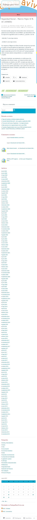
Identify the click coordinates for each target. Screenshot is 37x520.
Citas (3, 446)
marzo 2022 (5, 242)
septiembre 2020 (6, 276)
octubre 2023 (5, 207)
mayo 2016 (4, 374)
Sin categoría (5, 470)
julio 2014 (4, 418)
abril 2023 (4, 219)
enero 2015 (4, 406)
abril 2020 (4, 286)
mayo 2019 (4, 306)
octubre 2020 (5, 274)
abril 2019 (4, 308)
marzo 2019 (5, 310)
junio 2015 (4, 396)
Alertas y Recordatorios (7, 442)
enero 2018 (4, 338)
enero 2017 (4, 360)
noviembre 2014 (6, 410)
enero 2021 (4, 268)
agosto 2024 (5, 193)
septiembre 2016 (6, 368)
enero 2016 (4, 382)
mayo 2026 (4, 175)
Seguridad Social (6, 466)
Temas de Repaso (6, 472)
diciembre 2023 (5, 205)
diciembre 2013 (5, 432)
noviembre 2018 (6, 318)
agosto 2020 (5, 278)
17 (8, 492)
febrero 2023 (5, 223)
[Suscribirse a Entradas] (2, 508)
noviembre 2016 (6, 364)
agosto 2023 (5, 211)
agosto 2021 (5, 254)
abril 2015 (4, 400)
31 (8, 497)
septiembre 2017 (6, 346)
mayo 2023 (4, 217)
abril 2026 (4, 177)
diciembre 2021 (5, 248)
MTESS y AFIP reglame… (13, 159)
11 (13, 489)
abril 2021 (4, 262)
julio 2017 (4, 350)
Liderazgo (4, 460)
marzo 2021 (5, 264)
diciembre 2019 (5, 292)
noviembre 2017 (6, 342)
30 (3, 497)
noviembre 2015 (6, 386)
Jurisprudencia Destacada (8, 456)
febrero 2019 (5, 312)
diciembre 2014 (5, 408)
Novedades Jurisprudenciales (9, 462)
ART (3, 90)
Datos (3, 452)
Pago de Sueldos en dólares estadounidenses (13, 119)
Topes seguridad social (22, 90)
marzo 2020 (5, 288)
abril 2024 (4, 199)
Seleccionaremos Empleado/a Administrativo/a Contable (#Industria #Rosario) (8, 96)
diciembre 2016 (5, 362)
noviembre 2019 (6, 294)
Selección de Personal (7, 468)
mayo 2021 (4, 260)
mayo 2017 (4, 354)
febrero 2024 (5, 203)
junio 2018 (4, 328)
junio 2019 (4, 304)
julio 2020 (4, 280)
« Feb (2, 501)
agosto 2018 (5, 324)
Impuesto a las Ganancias (8, 454)
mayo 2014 (4, 422)
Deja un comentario (28, 27)
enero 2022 (4, 246)
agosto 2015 (5, 392)
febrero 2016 (5, 380)
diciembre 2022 (5, 227)
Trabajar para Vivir (11, 4)
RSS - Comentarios (7, 511)
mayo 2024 (4, 197)
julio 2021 (4, 256)
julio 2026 (4, 171)
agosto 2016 (5, 370)
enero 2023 (4, 225)
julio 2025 (4, 185)
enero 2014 (4, 430)
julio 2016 (4, 372)
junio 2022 (4, 239)
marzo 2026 (5, 179)
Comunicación (5, 449)
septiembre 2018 (6, 322)
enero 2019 (4, 314)
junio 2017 (4, 352)
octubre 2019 (5, 296)
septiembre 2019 (6, 298)
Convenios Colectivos (7, 450)
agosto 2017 (5, 348)
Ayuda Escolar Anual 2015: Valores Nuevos (30, 95)
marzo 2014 (5, 426)
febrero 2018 (5, 336)
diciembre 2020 (5, 270)
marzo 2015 (5, 402)
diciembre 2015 (5, 384)
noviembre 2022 (6, 229)
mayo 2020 (4, 284)
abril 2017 (4, 356)
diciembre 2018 (5, 316)
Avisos (3, 444)
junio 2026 (4, 173)
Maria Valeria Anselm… (12, 148)
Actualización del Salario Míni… (18, 143)
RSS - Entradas (6, 508)
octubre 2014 (5, 412)
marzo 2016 (5, 378)
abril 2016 (4, 376)
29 (33, 494)
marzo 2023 (5, 221)
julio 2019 (4, 302)
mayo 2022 (4, 241)
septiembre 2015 (6, 390)
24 (8, 494)
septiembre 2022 (6, 232)
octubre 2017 (5, 344)
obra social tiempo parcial (11, 90)
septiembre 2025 (6, 183)
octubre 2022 (5, 231)
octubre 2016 (5, 366)
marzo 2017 (5, 358)
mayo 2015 (4, 398)
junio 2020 (4, 282)
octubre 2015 (5, 388)
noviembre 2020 (6, 272)
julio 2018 (4, 326)
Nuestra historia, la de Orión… (18, 137)
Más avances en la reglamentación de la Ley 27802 (14, 125)
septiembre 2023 (6, 209)
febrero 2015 (5, 404)
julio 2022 (4, 237)
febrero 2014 (5, 428)
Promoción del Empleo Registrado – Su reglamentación (15, 123)
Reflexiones (5, 464)
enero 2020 (4, 290)
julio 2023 (4, 213)
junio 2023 (4, 215)
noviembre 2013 (6, 434)
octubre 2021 (5, 250)
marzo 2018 (5, 334)
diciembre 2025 (5, 181)
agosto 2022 (5, 234)
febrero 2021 (5, 266)
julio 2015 (4, 394)
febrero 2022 (5, 244)
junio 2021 (4, 258)
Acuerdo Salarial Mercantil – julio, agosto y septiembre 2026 (16, 121)
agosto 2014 (5, 416)
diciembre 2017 (5, 340)
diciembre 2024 (5, 189)
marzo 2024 (5, 201)
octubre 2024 (5, 191)
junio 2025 (4, 187)
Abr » (6, 501)
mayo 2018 (4, 330)
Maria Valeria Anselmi (18, 25)
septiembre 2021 (6, 252)
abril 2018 (4, 332)
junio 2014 (4, 420)
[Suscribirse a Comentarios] (2, 511)
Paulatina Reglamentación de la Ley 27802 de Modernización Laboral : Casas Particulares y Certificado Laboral (16, 127)
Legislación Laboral (15, 27)
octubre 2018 (5, 320)
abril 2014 (4, 424)
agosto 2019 (5, 300)
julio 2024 (4, 195)
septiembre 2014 (6, 414)
